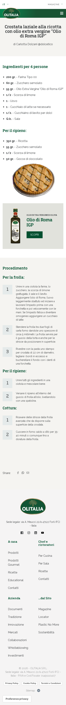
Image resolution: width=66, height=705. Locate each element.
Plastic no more (48, 624)
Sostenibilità (46, 632)
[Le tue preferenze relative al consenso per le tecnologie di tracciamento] (17, 699)
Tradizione (14, 617)
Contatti (13, 588)
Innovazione (16, 624)
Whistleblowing (18, 647)
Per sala (43, 563)
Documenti (15, 609)
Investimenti (16, 655)
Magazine (44, 609)
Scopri (34, 234)
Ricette (12, 572)
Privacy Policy (11, 683)
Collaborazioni (17, 640)
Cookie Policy (29, 683)
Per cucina (45, 555)
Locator (43, 617)
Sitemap (30, 690)
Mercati (13, 632)
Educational (15, 580)
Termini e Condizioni (51, 683)
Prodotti (13, 552)
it (4, 4)
